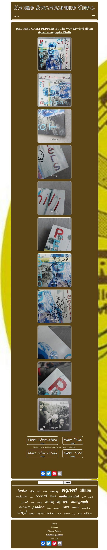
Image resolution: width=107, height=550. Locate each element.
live (74, 514)
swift (32, 503)
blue (49, 508)
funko (22, 490)
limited (50, 513)
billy (32, 491)
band (31, 513)
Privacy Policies (54, 531)
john (39, 491)
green (31, 497)
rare (66, 507)
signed (69, 490)
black (53, 496)
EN (52, 538)
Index (54, 523)
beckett (24, 507)
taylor (40, 513)
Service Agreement (54, 535)
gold (84, 497)
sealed (90, 497)
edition (88, 513)
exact (39, 502)
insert (67, 513)
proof (24, 502)
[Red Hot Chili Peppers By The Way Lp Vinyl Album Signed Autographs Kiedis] (54, 54)
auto (59, 513)
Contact (54, 527)
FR (56, 538)
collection (86, 508)
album (85, 490)
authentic (57, 508)
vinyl (22, 512)
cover (45, 492)
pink (80, 514)
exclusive (21, 496)
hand (75, 507)
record (41, 495)
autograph (79, 502)
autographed (56, 501)
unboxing (54, 491)
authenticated (69, 496)
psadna (38, 507)
